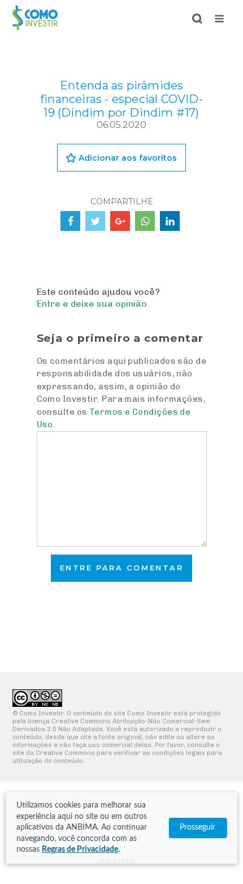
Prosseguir (197, 827)
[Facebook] (70, 221)
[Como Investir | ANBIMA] (35, 27)
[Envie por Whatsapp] (145, 221)
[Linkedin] (170, 221)
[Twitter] (95, 221)
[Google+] (120, 221)
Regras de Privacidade (80, 849)
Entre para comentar (122, 568)
